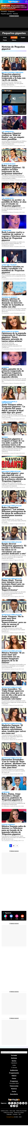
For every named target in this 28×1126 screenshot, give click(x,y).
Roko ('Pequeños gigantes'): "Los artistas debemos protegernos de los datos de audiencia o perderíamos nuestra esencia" (14, 512)
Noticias (15, 13)
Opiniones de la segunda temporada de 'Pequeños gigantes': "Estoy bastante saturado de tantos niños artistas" (14, 337)
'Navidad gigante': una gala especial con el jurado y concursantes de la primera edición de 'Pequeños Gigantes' (14, 477)
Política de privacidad (21, 1110)
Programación (14, 1073)
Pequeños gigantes (6, 13)
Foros (14, 1091)
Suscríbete (14, 1094)
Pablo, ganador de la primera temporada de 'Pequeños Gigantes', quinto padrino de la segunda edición (13, 373)
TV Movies (14, 1067)
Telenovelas (14, 1086)
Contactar (15, 1114)
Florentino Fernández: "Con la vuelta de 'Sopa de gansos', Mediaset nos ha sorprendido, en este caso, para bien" (14, 763)
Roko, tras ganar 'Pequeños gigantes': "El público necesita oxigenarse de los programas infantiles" (13, 169)
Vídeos (14, 40)
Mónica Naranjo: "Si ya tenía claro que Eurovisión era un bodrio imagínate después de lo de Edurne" (13, 657)
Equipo (23, 37)
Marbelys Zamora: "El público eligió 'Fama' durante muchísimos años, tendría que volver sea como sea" (14, 729)
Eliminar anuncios (14, 16)
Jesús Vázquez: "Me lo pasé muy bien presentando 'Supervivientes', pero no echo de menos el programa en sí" (14, 621)
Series (14, 1061)
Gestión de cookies (19, 1112)
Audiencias (14, 1070)
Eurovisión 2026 (14, 1083)
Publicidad (9, 1114)
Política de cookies (8, 1112)
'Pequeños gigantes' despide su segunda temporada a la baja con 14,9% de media (13, 77)
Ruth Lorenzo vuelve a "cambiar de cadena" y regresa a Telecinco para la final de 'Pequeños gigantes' (14, 236)
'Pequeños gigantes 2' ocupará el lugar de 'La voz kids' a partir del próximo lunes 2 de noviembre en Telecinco (13, 443)
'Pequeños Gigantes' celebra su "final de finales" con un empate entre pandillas (13, 136)
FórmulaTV (4, 11)
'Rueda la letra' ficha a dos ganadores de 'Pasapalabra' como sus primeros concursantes (14, 7)
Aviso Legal (12, 1110)
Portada (14, 1055)
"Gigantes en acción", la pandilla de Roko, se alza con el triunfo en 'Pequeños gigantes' (14, 203)
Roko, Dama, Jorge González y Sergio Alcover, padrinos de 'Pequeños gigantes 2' (12, 797)
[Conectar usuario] (26, 2)
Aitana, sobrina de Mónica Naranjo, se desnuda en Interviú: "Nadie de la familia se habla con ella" (13, 303)
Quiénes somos (5, 1110)
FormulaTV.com (10, 1117)
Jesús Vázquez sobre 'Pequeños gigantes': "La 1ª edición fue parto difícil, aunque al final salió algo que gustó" (13, 408)
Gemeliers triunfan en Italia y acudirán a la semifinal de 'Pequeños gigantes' (13, 269)
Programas (11, 11)
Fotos (5, 40)
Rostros (14, 1089)
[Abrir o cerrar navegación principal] (1, 2)
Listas (14, 1065)
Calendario (14, 1063)
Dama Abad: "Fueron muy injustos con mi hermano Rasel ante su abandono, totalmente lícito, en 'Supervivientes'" (13, 585)
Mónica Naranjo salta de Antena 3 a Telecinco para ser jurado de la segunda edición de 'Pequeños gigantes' (14, 830)
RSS (20, 1114)
